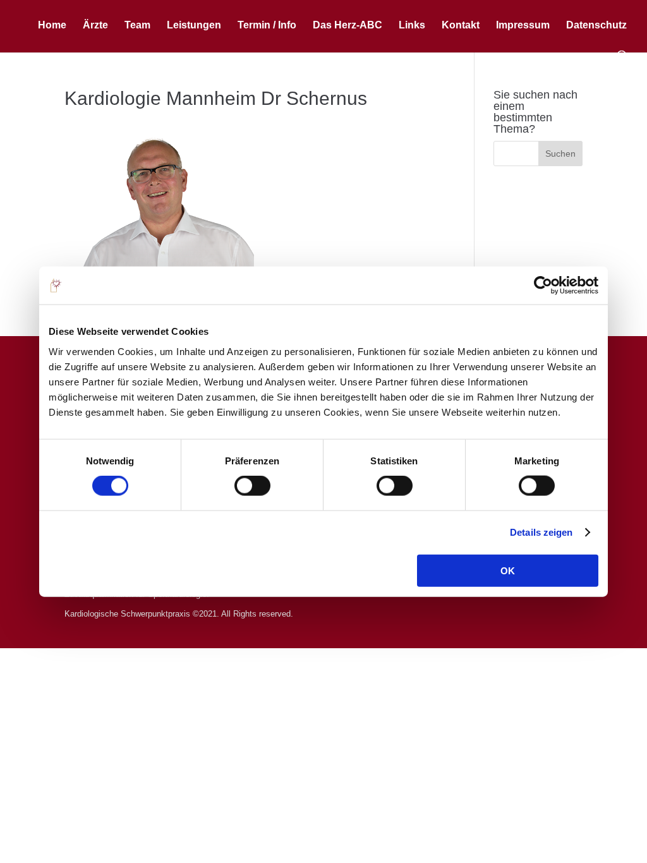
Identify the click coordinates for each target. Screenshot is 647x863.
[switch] (252, 486)
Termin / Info (267, 25)
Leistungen (194, 25)
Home (52, 25)
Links (412, 25)
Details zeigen (541, 532)
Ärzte (95, 25)
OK (507, 570)
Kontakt (461, 25)
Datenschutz (596, 25)
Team (137, 25)
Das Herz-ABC (347, 25)
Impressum (523, 25)
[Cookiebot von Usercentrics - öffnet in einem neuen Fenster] (543, 285)
